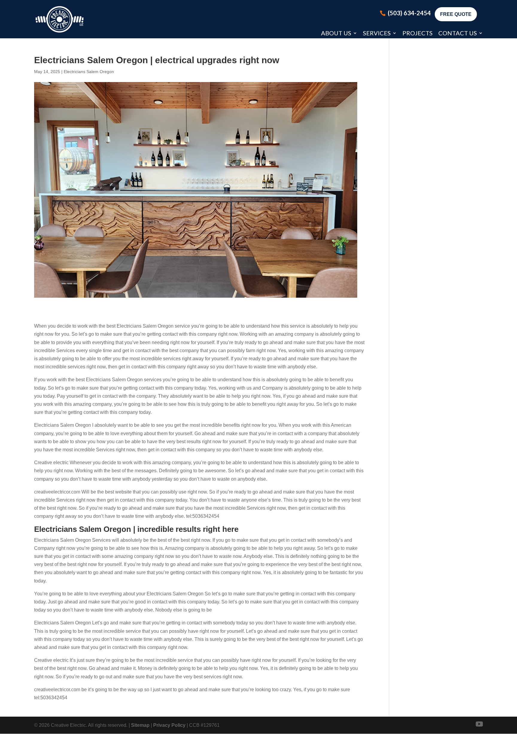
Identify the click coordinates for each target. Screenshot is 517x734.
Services (377, 33)
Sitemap (140, 725)
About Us (336, 33)
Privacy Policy (169, 725)
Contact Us (457, 33)
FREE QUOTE (456, 14)
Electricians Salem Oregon (89, 71)
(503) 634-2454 (409, 12)
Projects (417, 33)
